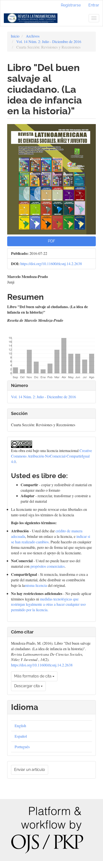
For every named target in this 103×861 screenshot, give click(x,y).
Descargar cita (27, 686)
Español (21, 736)
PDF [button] (51, 241)
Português (22, 746)
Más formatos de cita (33, 676)
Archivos (33, 35)
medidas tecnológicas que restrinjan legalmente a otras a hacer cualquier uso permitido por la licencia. (48, 604)
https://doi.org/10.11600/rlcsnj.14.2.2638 (51, 263)
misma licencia (36, 585)
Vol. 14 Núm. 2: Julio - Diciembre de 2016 (48, 41)
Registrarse (71, 5)
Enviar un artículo (29, 769)
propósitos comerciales (47, 566)
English (20, 725)
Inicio (15, 35)
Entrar (93, 5)
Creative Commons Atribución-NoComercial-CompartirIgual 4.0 (51, 456)
